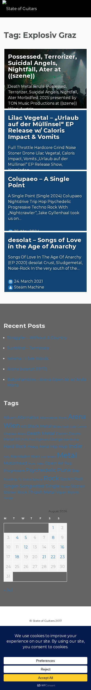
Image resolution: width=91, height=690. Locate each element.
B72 (24, 426)
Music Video (36, 463)
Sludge (65, 486)
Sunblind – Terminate (28, 348)
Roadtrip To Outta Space (23, 479)
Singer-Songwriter (24, 486)
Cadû (65, 426)
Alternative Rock (53, 418)
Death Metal (41, 433)
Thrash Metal (41, 492)
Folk (24, 439)
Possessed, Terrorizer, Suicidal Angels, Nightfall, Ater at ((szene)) (42, 66)
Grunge (56, 439)
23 (62, 557)
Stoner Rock (15, 492)
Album (10, 417)
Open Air (54, 463)
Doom (62, 433)
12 (26, 547)
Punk (64, 470)
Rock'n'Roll (71, 479)
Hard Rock (15, 446)
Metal (67, 455)
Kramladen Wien (25, 456)
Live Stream (48, 456)
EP (17, 439)
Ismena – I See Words (27, 358)
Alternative (28, 417)
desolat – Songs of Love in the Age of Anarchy (44, 243)
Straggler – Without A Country (37, 337)
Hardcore (71, 439)
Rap (76, 470)
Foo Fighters (39, 439)
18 (17, 557)
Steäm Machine (29, 287)
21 (44, 557)
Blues (57, 426)
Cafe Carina (78, 426)
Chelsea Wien (15, 434)
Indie (75, 446)
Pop (68, 463)
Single (53, 486)
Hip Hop (58, 446)
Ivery (7, 456)
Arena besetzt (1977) (27, 369)
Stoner (78, 486)
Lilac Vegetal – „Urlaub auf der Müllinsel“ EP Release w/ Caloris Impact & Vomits (43, 127)
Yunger (9, 498)
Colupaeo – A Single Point (38, 182)
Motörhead (15, 463)
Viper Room (67, 492)
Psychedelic (41, 470)
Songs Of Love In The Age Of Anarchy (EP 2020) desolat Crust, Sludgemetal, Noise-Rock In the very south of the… (45, 263)
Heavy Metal (38, 447)
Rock (51, 478)
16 (62, 547)
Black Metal (40, 426)
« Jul (8, 590)
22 (53, 557)
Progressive (14, 470)
